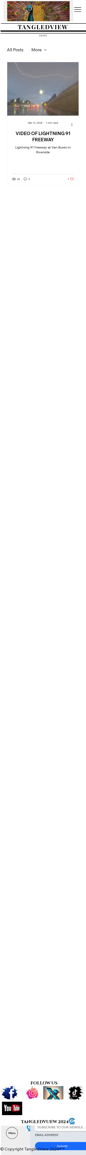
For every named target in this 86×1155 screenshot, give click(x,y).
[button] (62, 16)
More (36, 49)
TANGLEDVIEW (43, 27)
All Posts (15, 49)
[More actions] (73, 124)
